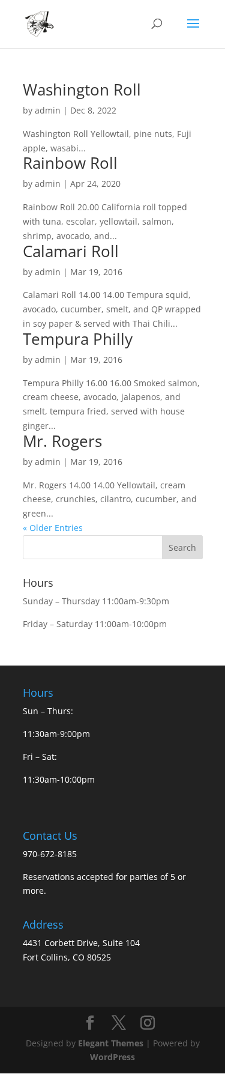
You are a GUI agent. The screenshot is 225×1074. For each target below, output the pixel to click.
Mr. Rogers (62, 441)
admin (48, 110)
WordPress (112, 1057)
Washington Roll (82, 89)
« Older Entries (53, 527)
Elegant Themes (110, 1043)
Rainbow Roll (70, 163)
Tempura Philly (78, 339)
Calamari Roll (71, 251)
